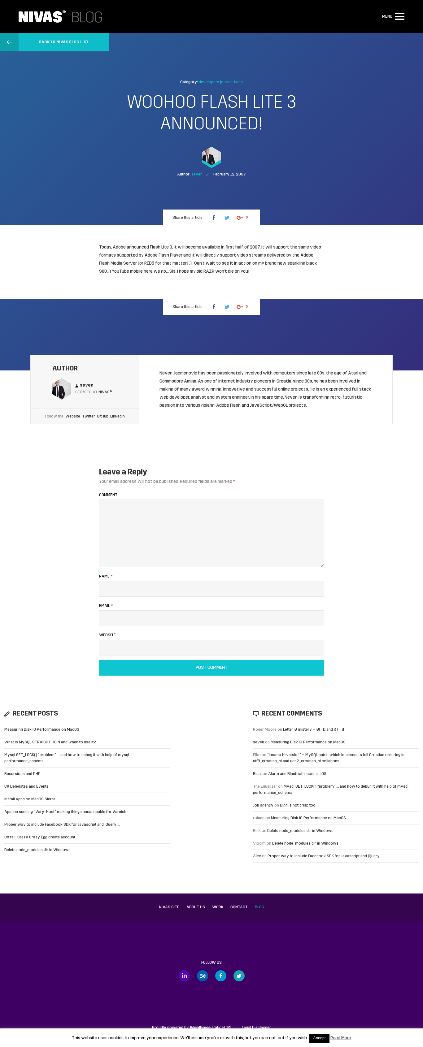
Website (72, 416)
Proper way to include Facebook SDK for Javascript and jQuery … (62, 825)
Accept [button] (319, 1038)
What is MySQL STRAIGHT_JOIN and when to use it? (50, 742)
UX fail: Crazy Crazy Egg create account (39, 837)
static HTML (211, 1028)
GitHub (102, 416)
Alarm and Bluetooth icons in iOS (297, 774)
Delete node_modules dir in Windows (37, 850)
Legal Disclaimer (256, 1028)
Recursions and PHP (22, 774)
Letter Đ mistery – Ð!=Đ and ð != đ (313, 730)
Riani (257, 774)
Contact (239, 907)
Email (106, 606)
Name (105, 576)
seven (258, 742)
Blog (259, 907)
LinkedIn (117, 416)
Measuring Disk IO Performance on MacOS (41, 730)
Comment (108, 495)
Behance (202, 975)
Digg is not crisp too (298, 805)
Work (217, 907)
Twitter (88, 416)
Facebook (220, 975)
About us (195, 907)
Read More (340, 1038)
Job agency (263, 805)
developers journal (216, 82)
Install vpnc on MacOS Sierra (29, 799)
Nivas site (169, 907)
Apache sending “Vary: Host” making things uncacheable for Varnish (65, 812)
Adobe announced (131, 247)
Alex (257, 856)
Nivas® (105, 392)
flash (238, 82)
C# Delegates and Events (26, 787)
